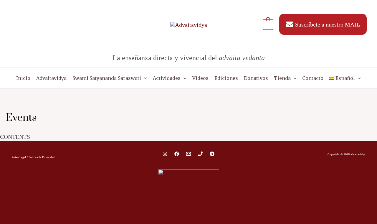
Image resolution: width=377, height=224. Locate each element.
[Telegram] (212, 153)
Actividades (167, 78)
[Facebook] (176, 153)
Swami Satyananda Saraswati (106, 78)
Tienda (282, 78)
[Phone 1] (200, 153)
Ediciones (226, 78)
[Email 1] (188, 153)
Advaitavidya (51, 78)
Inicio (23, 78)
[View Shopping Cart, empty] (268, 24)
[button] (144, 78)
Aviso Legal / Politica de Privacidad (33, 157)
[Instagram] (165, 153)
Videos (200, 78)
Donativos (256, 78)
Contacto (312, 78)
